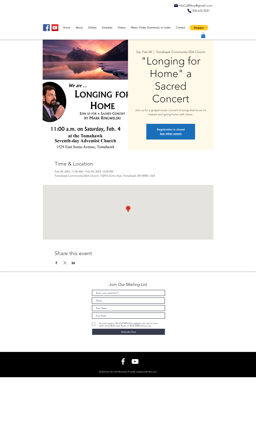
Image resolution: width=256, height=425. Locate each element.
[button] (203, 35)
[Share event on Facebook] (56, 262)
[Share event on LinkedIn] (73, 262)
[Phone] (189, 11)
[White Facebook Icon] (123, 361)
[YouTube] (55, 27)
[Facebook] (46, 27)
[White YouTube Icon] (135, 361)
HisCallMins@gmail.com (195, 5)
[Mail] (176, 5)
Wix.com (152, 371)
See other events (171, 133)
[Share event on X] (65, 262)
